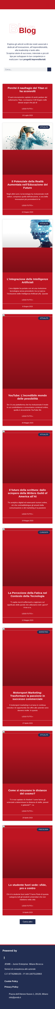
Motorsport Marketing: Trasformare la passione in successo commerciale (27, 695)
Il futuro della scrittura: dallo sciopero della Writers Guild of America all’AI (27, 493)
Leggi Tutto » (27, 109)
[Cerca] (49, 69)
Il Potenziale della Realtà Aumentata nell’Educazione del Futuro (27, 184)
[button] (47, 5)
